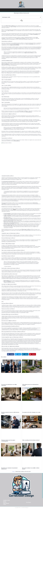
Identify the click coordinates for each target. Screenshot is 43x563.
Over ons (4, 502)
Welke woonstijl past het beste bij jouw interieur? (31, 440)
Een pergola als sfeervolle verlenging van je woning (31, 412)
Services (4, 501)
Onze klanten (28, 502)
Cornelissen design (6, 500)
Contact (4, 504)
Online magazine (6, 503)
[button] (21, 10)
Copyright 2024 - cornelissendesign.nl (21, 507)
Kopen (13, 471)
